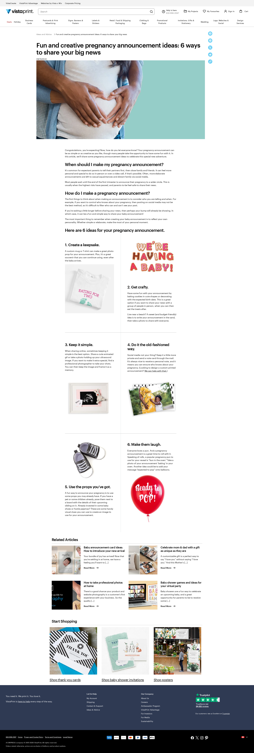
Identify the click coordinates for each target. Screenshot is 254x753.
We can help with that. (155, 371)
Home (20, 737)
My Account (92, 698)
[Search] (151, 11)
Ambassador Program (150, 706)
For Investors (146, 713)
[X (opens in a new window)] (197, 738)
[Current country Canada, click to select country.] (244, 737)
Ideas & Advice (93, 710)
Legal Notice (67, 737)
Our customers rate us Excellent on (212, 713)
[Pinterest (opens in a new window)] (206, 738)
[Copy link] (210, 61)
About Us (145, 698)
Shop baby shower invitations (123, 680)
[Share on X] (210, 47)
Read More (89, 568)
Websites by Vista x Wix (51, 3)
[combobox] (94, 11)
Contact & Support (95, 706)
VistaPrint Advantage (28, 3)
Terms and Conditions (53, 737)
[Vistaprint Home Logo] (20, 11)
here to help (24, 701)
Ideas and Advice (44, 34)
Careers (144, 702)
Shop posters (163, 680)
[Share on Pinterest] (210, 40)
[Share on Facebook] (210, 33)
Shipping (91, 702)
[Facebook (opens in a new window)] (192, 738)
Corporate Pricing (72, 3)
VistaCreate (11, 3)
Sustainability (147, 721)
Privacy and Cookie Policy (33, 737)
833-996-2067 (11, 737)
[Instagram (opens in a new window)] (201, 738)
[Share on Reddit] (210, 54)
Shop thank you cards (65, 680)
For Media (145, 717)
